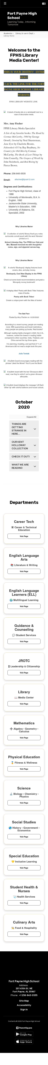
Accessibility (24, 1005)
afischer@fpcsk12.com (24, 179)
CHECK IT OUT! (21, 456)
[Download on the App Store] (24, 1041)
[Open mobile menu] (5, 3)
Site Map (24, 1000)
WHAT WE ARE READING (20, 466)
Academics (8, 33)
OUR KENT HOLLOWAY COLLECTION (20, 445)
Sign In (24, 1009)
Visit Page (24, 536)
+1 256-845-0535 (28, 995)
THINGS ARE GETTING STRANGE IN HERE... (19, 428)
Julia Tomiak (24, 353)
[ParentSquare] (24, 1028)
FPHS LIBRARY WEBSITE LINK (23, 102)
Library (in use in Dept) (24, 33)
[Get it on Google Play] (24, 1034)
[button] (44, 3)
